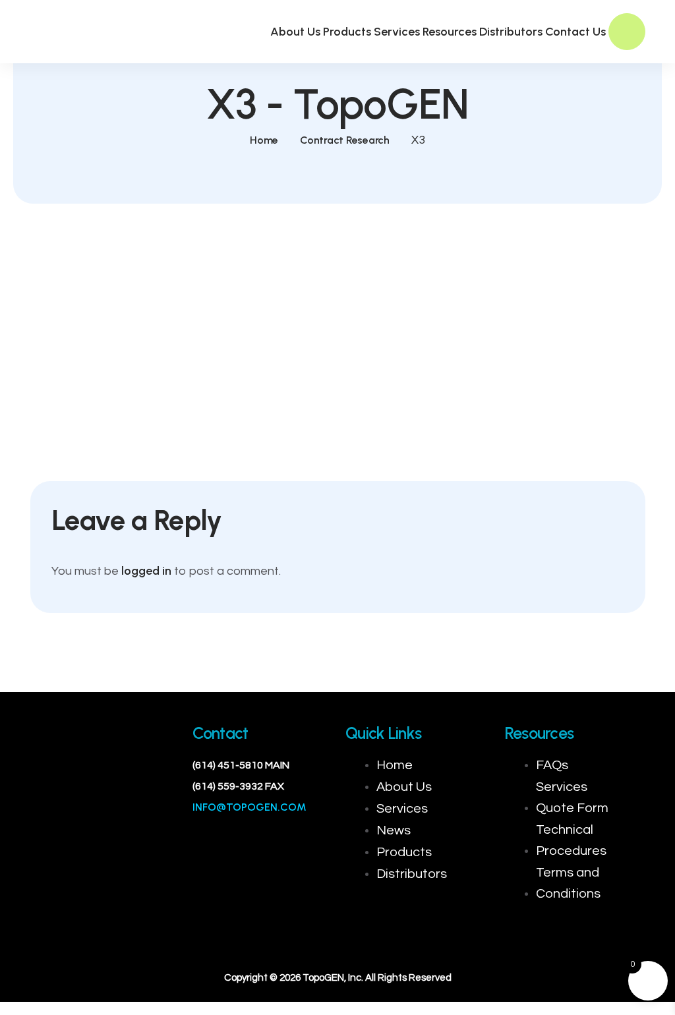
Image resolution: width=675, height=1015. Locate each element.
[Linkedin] (101, 793)
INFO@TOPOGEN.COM (249, 807)
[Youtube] (141, 793)
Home (264, 140)
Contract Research (345, 140)
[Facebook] (61, 793)
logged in (146, 571)
